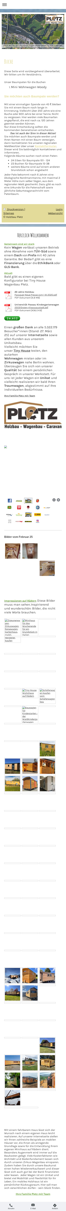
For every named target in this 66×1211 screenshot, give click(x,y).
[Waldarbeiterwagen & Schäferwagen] (12, 741)
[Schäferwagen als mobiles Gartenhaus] (12, 636)
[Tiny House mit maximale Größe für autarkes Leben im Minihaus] (12, 654)
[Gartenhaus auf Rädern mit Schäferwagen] (47, 975)
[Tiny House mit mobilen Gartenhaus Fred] (30, 793)
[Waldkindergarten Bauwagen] (12, 993)
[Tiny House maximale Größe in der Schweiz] (12, 975)
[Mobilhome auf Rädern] (12, 688)
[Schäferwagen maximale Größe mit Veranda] (47, 845)
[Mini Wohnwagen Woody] (12, 793)
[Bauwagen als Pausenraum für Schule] (47, 898)
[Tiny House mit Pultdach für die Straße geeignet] (47, 863)
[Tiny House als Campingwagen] (30, 636)
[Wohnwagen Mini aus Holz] (30, 1037)
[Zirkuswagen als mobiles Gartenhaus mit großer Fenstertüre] (47, 671)
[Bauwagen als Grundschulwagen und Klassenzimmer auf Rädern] (12, 1020)
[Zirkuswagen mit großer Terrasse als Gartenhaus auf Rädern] (12, 630)
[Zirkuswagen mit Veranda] (30, 723)
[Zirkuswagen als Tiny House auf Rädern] (47, 636)
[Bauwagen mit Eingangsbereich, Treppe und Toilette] (12, 898)
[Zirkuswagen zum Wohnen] (47, 793)
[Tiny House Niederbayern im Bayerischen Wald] (30, 1062)
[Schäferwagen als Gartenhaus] (12, 1002)
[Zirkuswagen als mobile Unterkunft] (30, 741)
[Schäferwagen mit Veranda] (30, 863)
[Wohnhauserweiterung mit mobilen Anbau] (47, 783)
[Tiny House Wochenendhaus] (30, 627)
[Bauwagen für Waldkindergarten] (12, 880)
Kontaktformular (45, 146)
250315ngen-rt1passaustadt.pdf (31, 307)
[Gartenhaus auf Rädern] (47, 748)
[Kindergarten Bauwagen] (12, 828)
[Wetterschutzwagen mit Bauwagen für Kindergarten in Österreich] (47, 1062)
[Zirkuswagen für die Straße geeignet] (47, 880)
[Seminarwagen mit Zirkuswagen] (30, 975)
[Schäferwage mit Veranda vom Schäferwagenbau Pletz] (47, 696)
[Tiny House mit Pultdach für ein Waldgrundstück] (30, 915)
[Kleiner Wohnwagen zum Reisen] (30, 898)
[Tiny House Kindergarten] (12, 1062)
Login (59, 209)
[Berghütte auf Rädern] (30, 933)
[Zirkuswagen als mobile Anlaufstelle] (12, 845)
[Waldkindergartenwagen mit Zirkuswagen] (12, 950)
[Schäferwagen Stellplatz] (30, 1020)
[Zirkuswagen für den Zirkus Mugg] (12, 723)
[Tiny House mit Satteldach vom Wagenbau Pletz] (47, 828)
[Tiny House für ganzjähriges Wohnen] (30, 993)
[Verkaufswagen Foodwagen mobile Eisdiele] (30, 845)
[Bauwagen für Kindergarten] (30, 766)
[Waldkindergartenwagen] (30, 715)
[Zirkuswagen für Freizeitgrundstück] (30, 880)
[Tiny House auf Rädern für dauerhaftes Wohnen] (47, 950)
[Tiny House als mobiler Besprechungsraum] (47, 915)
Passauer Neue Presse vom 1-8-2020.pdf (36, 294)
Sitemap (8, 213)
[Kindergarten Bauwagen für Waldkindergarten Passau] (12, 1037)
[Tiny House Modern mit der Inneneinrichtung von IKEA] (47, 654)
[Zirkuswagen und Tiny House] (47, 933)
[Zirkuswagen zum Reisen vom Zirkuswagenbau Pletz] (30, 693)
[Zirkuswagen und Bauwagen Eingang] (47, 766)
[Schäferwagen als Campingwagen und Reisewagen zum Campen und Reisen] (12, 1080)
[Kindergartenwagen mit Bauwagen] (30, 828)
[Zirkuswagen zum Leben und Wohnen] (30, 950)
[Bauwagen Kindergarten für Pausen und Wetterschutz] (47, 985)
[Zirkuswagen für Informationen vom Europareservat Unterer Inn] (30, 671)
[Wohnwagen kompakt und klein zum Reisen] (12, 863)
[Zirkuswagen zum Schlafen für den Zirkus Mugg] (30, 811)
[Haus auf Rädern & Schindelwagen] (12, 766)
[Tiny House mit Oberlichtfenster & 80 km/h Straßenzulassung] (47, 723)
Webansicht (55, 213)
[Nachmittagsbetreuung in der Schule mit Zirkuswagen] (12, 915)
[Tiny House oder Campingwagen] (47, 706)
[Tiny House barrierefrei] (12, 811)
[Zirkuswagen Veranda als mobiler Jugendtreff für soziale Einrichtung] (12, 706)
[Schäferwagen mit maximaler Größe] (47, 811)
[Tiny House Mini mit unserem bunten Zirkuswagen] (30, 783)
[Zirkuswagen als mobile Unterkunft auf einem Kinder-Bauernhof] (30, 654)
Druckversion (15, 209)
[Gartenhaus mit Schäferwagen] (47, 1020)
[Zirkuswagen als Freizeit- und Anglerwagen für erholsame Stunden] (12, 671)
